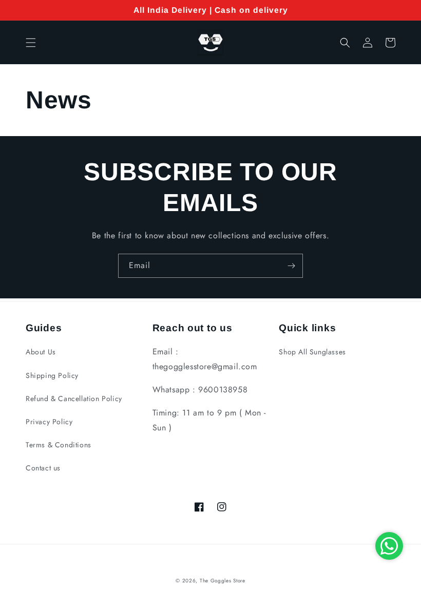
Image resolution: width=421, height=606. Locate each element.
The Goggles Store (222, 580)
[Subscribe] (291, 266)
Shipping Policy (52, 375)
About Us (41, 352)
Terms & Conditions (58, 445)
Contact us (43, 468)
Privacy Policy (49, 421)
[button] (31, 42)
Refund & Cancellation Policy (74, 398)
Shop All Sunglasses (312, 352)
